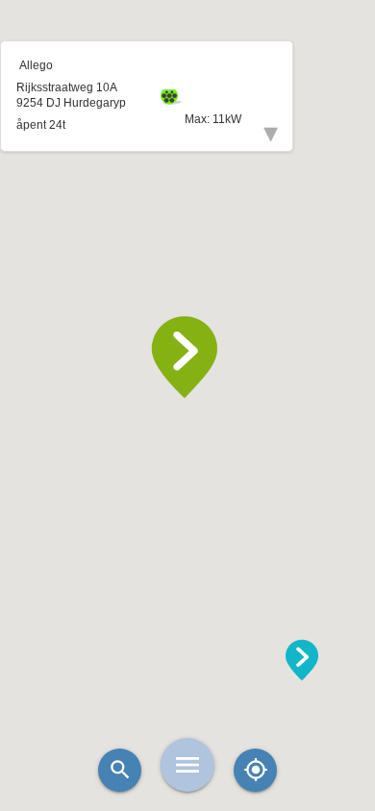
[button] (187, 357)
